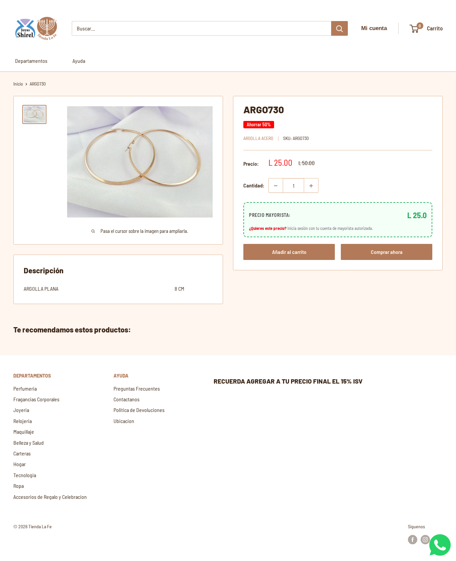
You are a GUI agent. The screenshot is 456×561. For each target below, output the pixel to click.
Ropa (18, 485)
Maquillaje (23, 431)
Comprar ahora (387, 252)
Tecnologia (24, 475)
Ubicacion (123, 421)
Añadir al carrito (289, 252)
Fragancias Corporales (36, 399)
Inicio (18, 84)
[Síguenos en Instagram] (425, 539)
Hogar (19, 464)
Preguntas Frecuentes (136, 388)
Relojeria (22, 421)
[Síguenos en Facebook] (412, 539)
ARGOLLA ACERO (258, 138)
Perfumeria (25, 388)
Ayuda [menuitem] (78, 60)
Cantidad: (253, 185)
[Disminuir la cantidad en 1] (276, 186)
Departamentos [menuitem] (31, 60)
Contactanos (126, 399)
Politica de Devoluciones (139, 410)
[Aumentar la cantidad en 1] (311, 186)
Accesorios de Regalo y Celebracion (50, 497)
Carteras (22, 453)
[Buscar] (339, 28)
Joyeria (21, 410)
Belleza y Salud (28, 442)
